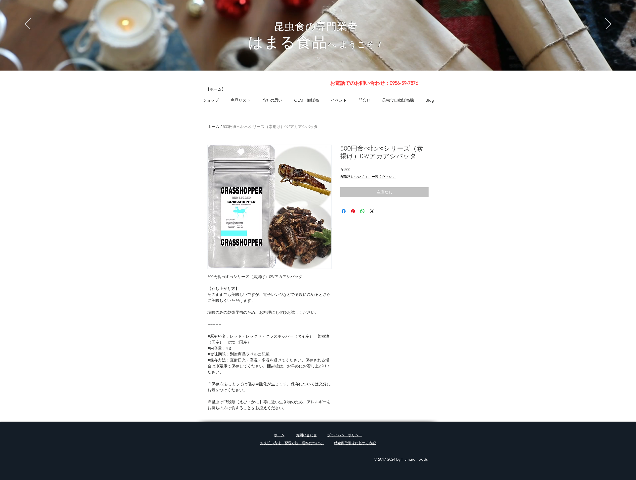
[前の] (28, 24)
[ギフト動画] (318, 58)
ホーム (213, 126)
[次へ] (608, 24)
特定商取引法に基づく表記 (355, 443)
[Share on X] (372, 211)
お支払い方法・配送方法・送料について (292, 443)
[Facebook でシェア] (344, 211)
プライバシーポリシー (344, 435)
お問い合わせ (306, 435)
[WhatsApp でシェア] (362, 211)
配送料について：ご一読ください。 (368, 176)
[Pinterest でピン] (353, 211)
